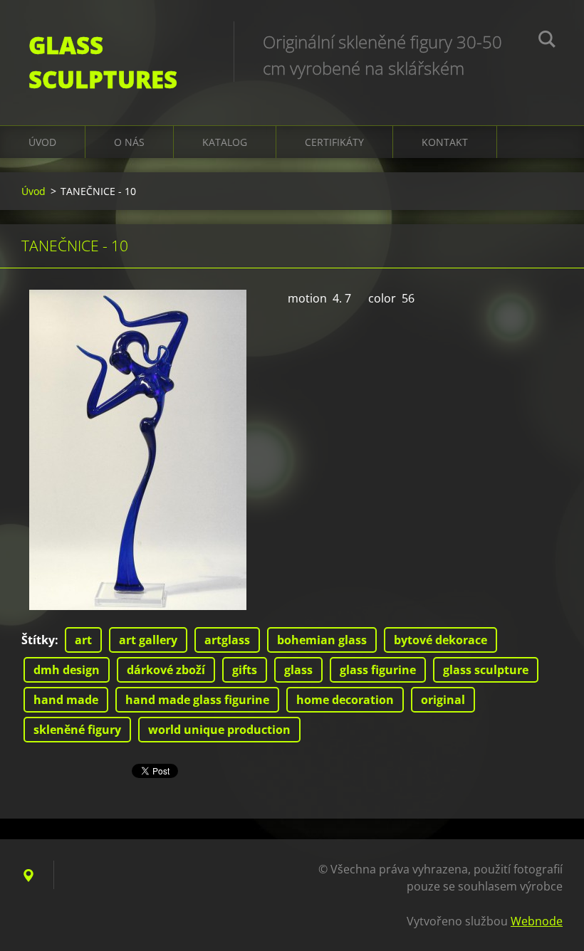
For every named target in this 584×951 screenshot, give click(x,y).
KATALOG (224, 142)
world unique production (219, 729)
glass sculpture (485, 670)
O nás (129, 142)
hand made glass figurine (197, 700)
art (83, 640)
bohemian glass (322, 640)
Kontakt (445, 142)
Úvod (42, 142)
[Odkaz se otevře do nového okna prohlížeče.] (137, 450)
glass (298, 670)
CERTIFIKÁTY (334, 142)
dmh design (66, 670)
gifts (244, 670)
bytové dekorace (440, 640)
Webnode (537, 921)
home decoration (345, 700)
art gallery (148, 640)
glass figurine (378, 670)
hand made (65, 700)
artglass (227, 640)
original (443, 700)
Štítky (38, 640)
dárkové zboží (166, 670)
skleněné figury (77, 729)
